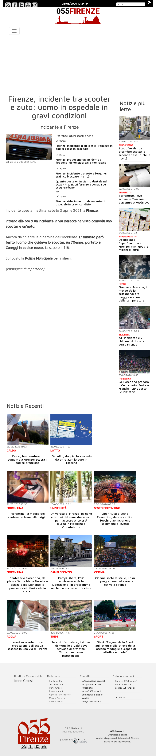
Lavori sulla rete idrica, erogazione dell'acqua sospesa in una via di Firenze (27, 645)
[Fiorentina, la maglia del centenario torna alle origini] (28, 487)
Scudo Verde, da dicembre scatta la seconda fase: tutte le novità (134, 153)
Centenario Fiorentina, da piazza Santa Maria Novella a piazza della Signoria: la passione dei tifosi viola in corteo (27, 584)
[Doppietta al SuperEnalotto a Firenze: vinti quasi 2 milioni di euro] (134, 219)
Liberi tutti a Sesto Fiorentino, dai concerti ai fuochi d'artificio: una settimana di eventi (115, 518)
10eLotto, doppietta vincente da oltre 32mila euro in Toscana (71, 459)
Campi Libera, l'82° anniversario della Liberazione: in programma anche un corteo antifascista (71, 583)
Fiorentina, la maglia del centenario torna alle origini (27, 515)
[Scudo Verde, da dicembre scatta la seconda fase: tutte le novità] (134, 128)
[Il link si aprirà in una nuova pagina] (80, 739)
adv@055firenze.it (91, 691)
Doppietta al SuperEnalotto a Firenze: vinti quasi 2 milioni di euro (133, 244)
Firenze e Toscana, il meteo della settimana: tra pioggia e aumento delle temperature (133, 293)
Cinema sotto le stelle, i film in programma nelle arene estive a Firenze (115, 581)
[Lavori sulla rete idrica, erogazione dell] (28, 615)
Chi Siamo (120, 697)
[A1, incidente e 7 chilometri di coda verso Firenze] (134, 317)
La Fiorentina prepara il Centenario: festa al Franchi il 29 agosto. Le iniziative (134, 387)
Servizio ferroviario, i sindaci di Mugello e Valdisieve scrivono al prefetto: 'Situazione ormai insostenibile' (71, 648)
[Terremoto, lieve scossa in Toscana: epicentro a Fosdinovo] (134, 175)
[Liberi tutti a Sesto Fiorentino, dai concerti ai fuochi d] (115, 487)
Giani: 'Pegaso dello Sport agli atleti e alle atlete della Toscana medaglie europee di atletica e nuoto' (115, 647)
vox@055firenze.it (91, 701)
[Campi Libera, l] (71, 551)
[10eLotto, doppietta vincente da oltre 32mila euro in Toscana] (71, 429)
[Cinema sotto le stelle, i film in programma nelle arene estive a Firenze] (115, 551)
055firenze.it (117, 731)
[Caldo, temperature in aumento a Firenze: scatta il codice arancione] (28, 429)
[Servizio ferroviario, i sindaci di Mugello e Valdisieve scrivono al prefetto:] (71, 615)
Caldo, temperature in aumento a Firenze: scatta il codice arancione (27, 459)
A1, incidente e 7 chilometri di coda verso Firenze (131, 341)
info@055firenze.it (92, 684)
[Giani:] (115, 615)
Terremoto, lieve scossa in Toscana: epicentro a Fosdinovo (134, 199)
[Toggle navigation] (14, 31)
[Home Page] (78, 15)
